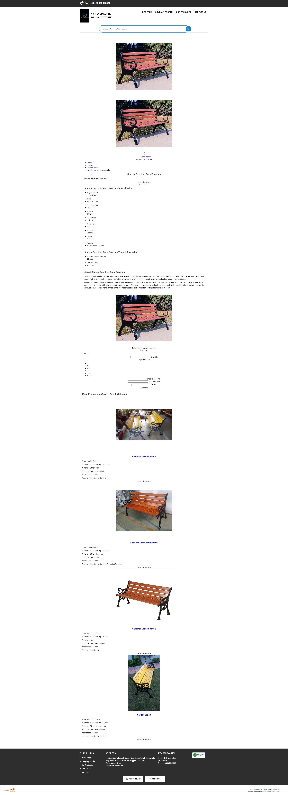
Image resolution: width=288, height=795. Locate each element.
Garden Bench (92, 168)
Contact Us (200, 12)
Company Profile (164, 12)
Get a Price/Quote (144, 182)
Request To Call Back (144, 160)
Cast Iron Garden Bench (144, 456)
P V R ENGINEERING (100, 15)
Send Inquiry (145, 157)
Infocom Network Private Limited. (271, 791)
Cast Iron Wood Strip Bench (144, 542)
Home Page (146, 12)
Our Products (183, 12)
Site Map (85, 772)
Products (90, 165)
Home (89, 163)
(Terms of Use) (276, 789)
